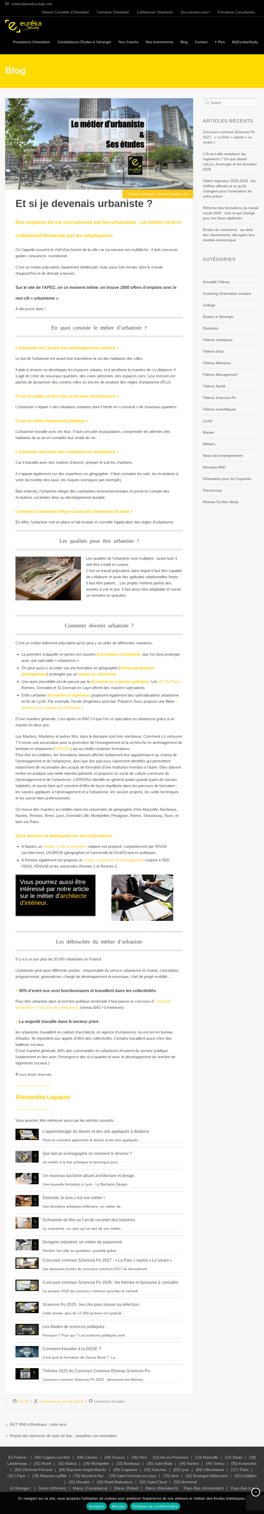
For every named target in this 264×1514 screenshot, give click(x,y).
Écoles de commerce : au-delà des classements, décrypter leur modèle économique (229, 235)
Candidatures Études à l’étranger (84, 42)
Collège (209, 305)
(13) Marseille (206, 1457)
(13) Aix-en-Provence (170, 1457)
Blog (184, 42)
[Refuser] (255, 1492)
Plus (220, 42)
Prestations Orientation (31, 42)
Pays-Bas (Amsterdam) (204, 1488)
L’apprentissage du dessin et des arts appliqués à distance (96, 1131)
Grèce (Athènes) (52, 1488)
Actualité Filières (216, 282)
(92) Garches (155, 1469)
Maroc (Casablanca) (90, 1488)
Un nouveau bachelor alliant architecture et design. (89, 1175)
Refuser (118, 1506)
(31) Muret (42, 1463)
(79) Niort (171, 1476)
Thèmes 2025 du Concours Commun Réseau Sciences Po (96, 1371)
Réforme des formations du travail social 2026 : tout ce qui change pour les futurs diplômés (230, 213)
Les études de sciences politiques (73, 1326)
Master (208, 432)
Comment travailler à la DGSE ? (72, 1349)
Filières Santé (214, 386)
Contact (201, 42)
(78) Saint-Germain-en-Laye (132, 1476)
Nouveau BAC (214, 467)
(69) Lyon (181, 1469)
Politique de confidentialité (155, 1506)
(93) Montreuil (185, 1482)
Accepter (96, 1506)
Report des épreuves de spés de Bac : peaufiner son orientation (63, 1435)
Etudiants (210, 328)
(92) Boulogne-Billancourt (206, 1476)
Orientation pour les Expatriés (227, 479)
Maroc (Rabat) (126, 1488)
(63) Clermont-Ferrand (33, 1469)
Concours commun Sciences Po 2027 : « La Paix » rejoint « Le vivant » (107, 1260)
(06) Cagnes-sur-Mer (52, 1457)
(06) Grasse (114, 1457)
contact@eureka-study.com (31, 4)
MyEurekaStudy (245, 42)
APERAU (62, 748)
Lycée (207, 421)
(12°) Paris (240, 1469)
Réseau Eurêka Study (220, 502)
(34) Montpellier (96, 1463)
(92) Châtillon (245, 1476)
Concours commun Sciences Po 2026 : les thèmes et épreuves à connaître (110, 1282)
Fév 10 (23, 1401)
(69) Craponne (125, 1469)
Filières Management (220, 374)
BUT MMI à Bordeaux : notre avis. (39, 1424)
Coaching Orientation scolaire (227, 293)
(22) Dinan (233, 1457)
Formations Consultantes (236, 12)
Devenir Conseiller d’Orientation (65, 12)
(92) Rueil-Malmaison (115, 1482)
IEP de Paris (169, 681)
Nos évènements (159, 42)
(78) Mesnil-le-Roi (88, 1476)
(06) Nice (139, 1457)
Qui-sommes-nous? (195, 12)
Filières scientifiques (219, 409)
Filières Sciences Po (172, 194)
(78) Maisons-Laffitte (49, 1476)
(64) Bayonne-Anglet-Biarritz (82, 1469)
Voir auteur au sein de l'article (61, 1401)
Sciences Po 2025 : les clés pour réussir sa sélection (91, 1304)
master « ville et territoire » (65, 846)
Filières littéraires (217, 363)
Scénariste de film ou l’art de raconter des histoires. (89, 1220)
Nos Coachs (128, 42)
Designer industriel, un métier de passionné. (83, 1242)
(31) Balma (67, 1463)
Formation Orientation (113, 12)
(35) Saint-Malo (159, 1463)
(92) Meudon (79, 1482)
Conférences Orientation (155, 12)
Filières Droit (213, 351)
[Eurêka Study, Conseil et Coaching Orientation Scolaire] (23, 26)
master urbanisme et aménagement (114, 860)
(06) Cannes (87, 1457)
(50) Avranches (244, 1463)
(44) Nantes (189, 1463)
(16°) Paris (16, 1476)
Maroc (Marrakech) (161, 1488)
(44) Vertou (215, 1463)
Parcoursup (212, 490)
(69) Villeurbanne (210, 1469)
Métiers (209, 444)
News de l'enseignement (223, 455)
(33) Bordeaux (128, 1463)
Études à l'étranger (218, 317)
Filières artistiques (141, 194)
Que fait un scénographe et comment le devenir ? (87, 1153)
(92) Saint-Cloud (153, 1482)
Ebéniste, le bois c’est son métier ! (74, 1198)
